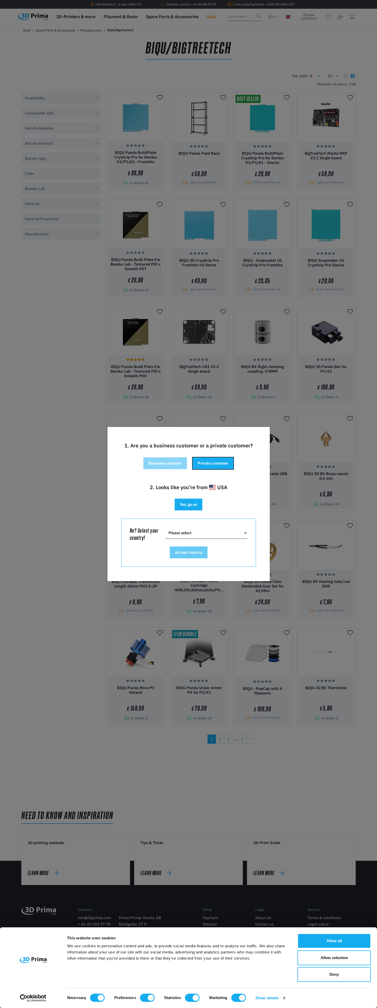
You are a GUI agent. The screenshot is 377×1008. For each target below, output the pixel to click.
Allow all (334, 941)
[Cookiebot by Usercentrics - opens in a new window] (33, 998)
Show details (267, 998)
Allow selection (334, 958)
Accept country (188, 552)
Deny (334, 974)
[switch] (147, 998)
